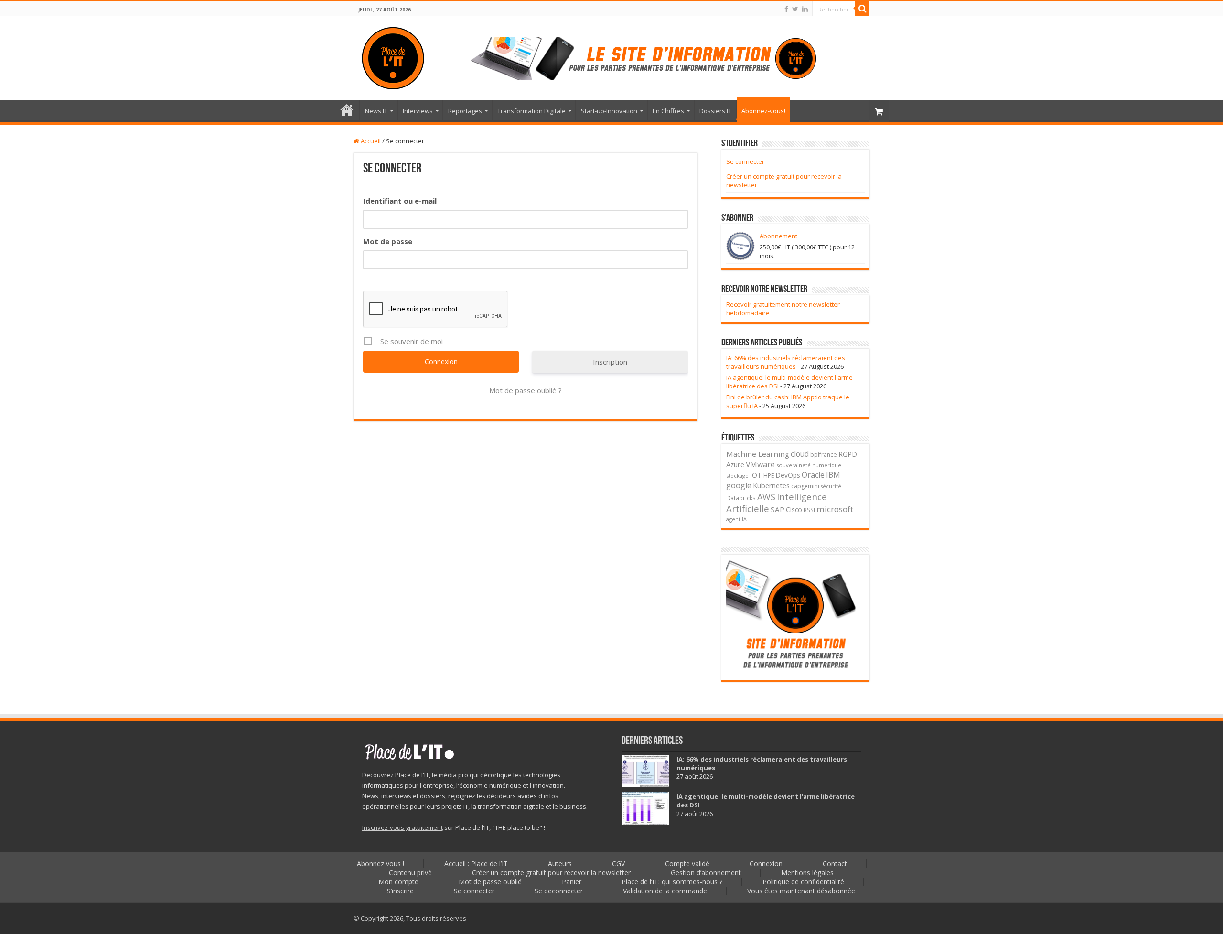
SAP (777, 509)
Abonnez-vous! (763, 111)
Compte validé (687, 863)
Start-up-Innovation (609, 111)
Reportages (465, 111)
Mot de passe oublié (490, 881)
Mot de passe (387, 241)
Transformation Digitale (531, 111)
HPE (768, 476)
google (738, 485)
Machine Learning (757, 454)
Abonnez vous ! (380, 863)
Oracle (813, 475)
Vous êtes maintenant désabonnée (801, 890)
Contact (835, 863)
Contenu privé (410, 872)
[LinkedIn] (805, 9)
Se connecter (745, 161)
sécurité (831, 486)
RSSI (809, 510)
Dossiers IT (715, 111)
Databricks (741, 498)
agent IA (736, 519)
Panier (571, 881)
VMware (760, 464)
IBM (833, 475)
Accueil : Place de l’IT (346, 110)
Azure (735, 464)
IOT (756, 475)
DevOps (788, 475)
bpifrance (823, 455)
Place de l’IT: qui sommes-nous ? (672, 881)
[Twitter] (795, 9)
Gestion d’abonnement (706, 872)
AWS (766, 497)
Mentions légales (807, 872)
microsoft (834, 509)
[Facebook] (786, 9)
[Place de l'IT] (393, 56)
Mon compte (398, 881)
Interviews (418, 111)
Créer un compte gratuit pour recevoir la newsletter (551, 872)
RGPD (847, 454)
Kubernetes (771, 485)
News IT (376, 111)
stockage (737, 475)
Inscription (610, 361)
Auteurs (560, 863)
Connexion (766, 863)
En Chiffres (668, 111)
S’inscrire (400, 890)
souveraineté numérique (808, 465)
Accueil (370, 141)
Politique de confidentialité (803, 881)
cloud (800, 454)
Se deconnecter (559, 890)
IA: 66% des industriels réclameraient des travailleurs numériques (785, 362)
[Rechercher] (862, 8)
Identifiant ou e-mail (400, 200)
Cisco (794, 509)
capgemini (805, 486)
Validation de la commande (665, 890)
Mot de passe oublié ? (525, 390)
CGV (618, 863)
